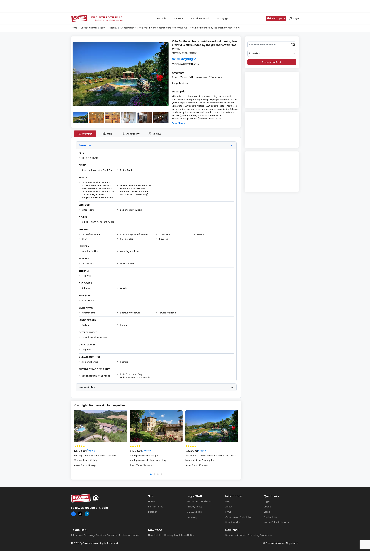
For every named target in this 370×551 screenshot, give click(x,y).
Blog (227, 501)
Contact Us (270, 517)
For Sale (161, 18)
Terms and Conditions (199, 501)
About (228, 506)
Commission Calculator (238, 517)
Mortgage (222, 18)
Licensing (192, 517)
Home (74, 27)
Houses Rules (87, 387)
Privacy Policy (194, 506)
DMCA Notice (194, 512)
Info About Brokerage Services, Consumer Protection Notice (105, 535)
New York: (155, 530)
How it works (232, 522)
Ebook (267, 506)
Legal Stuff (194, 496)
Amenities (85, 145)
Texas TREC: (79, 530)
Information (233, 496)
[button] (151, 474)
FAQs (228, 512)
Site (150, 496)
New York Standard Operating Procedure (248, 535)
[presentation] (78, 74)
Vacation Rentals (200, 18)
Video (267, 512)
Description (179, 91)
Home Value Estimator (276, 522)
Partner (152, 512)
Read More (178, 123)
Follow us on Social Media (89, 508)
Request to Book (271, 62)
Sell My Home (155, 506)
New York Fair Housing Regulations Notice (171, 535)
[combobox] (271, 53)
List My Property (276, 18)
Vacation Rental (89, 27)
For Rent (178, 18)
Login (296, 18)
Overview (178, 72)
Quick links (271, 496)
